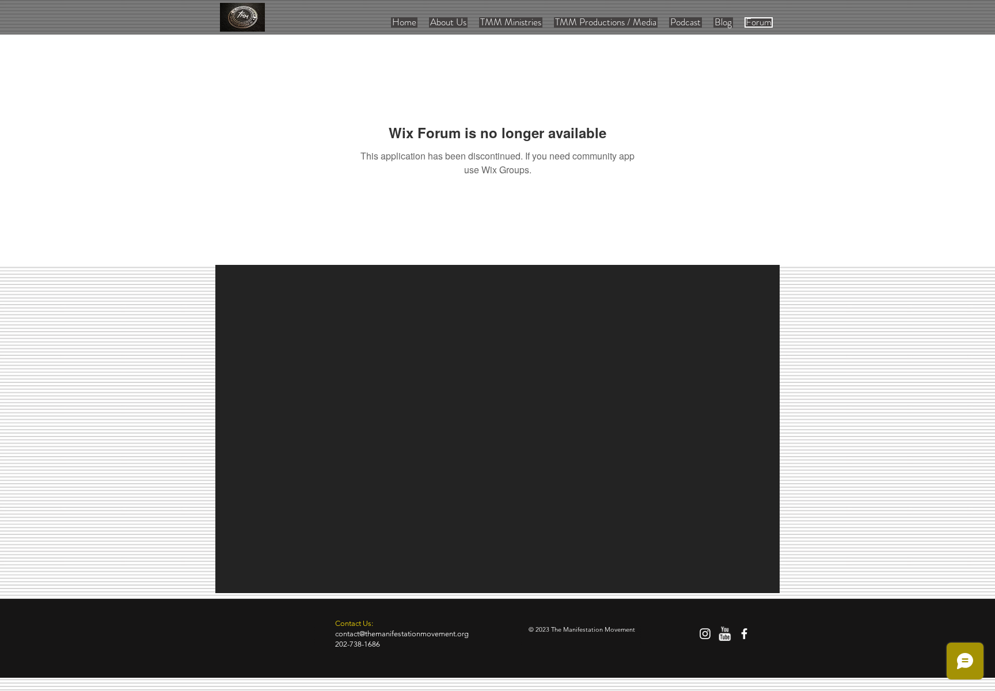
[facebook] (744, 634)
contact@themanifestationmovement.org (402, 633)
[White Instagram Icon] (705, 634)
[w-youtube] (724, 634)
